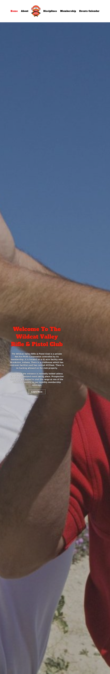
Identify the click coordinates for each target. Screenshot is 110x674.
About (24, 11)
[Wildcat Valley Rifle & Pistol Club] (36, 11)
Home (14, 11)
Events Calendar (89, 11)
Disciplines (50, 11)
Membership (68, 11)
